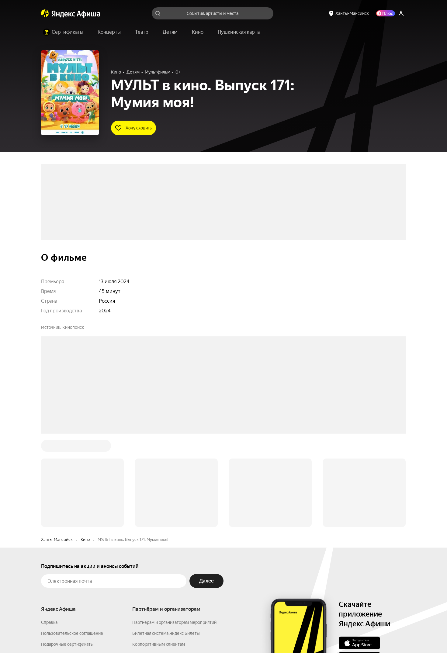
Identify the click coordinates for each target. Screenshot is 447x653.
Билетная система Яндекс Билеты (166, 541)
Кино (85, 447)
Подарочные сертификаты (67, 552)
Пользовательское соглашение (72, 541)
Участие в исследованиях (66, 574)
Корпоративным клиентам (158, 552)
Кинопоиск (73, 327)
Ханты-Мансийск (57, 447)
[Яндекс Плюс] (385, 13)
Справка (49, 530)
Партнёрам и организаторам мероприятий (174, 530)
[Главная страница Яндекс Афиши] (45, 13)
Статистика (142, 635)
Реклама (169, 635)
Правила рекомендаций (64, 585)
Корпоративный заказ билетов (162, 563)
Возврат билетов (58, 563)
